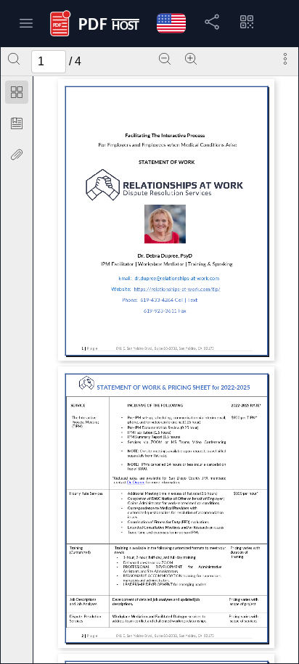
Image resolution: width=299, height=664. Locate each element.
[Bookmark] (16, 123)
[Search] (13, 58)
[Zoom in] (190, 58)
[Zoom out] (164, 58)
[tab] (17, 94)
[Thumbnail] (16, 92)
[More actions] (285, 58)
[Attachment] (16, 154)
